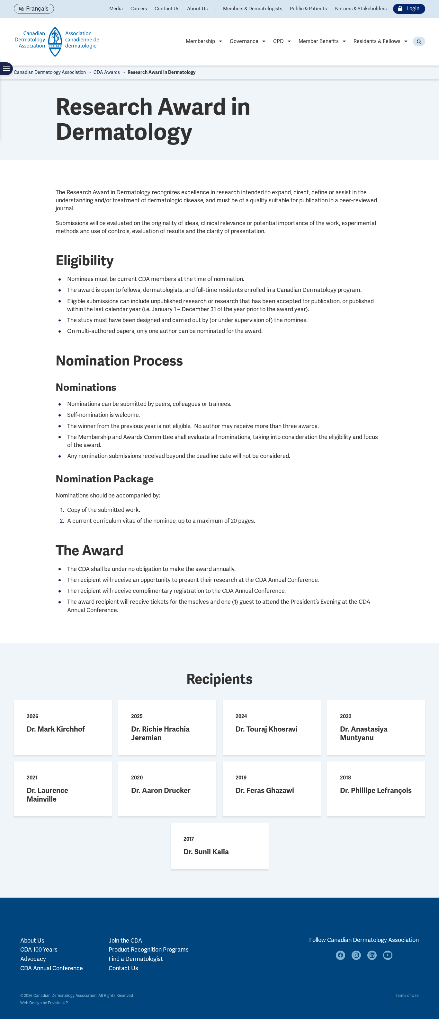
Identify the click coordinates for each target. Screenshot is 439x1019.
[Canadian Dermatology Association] (57, 41)
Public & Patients (308, 9)
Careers (138, 9)
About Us (197, 9)
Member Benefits (319, 41)
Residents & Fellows (377, 41)
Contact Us (167, 9)
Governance (244, 41)
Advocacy (33, 958)
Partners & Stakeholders (361, 9)
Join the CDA (125, 940)
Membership (200, 41)
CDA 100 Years (39, 949)
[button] (419, 41)
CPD (278, 41)
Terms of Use (407, 995)
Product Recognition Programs (149, 949)
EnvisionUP (58, 1003)
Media (116, 9)
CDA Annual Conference (51, 968)
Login (413, 8)
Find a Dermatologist (136, 958)
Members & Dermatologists (252, 9)
